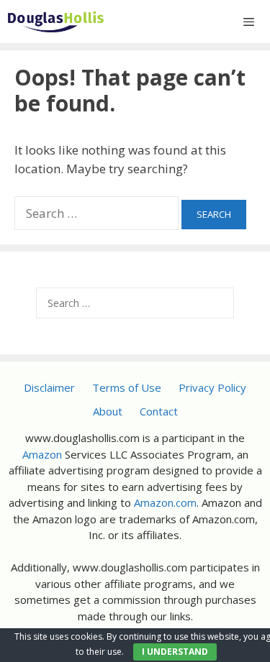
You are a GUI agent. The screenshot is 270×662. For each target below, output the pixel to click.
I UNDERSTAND (175, 651)
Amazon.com (165, 502)
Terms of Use (126, 387)
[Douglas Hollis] (55, 22)
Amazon (42, 454)
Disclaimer (49, 387)
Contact (159, 411)
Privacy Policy (212, 387)
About (107, 411)
